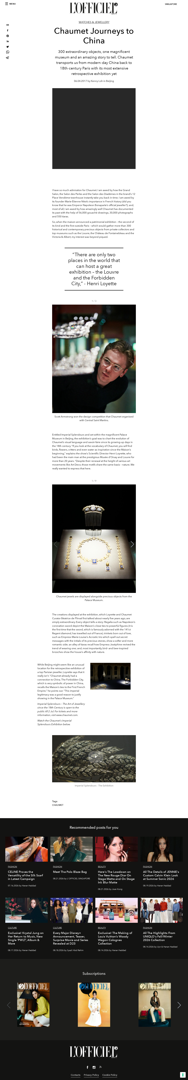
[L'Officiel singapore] (94, 8)
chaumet (57, 805)
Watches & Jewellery (94, 22)
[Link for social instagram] (94, 1067)
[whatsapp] (7, 52)
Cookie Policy (109, 1075)
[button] (132, 364)
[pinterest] (7, 36)
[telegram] (7, 58)
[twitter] (7, 47)
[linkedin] (7, 41)
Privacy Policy (91, 1075)
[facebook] (7, 31)
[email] (7, 25)
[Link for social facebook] (87, 1067)
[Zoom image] (110, 676)
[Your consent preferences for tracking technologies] (183, 1075)
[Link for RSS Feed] (100, 1067)
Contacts (75, 1075)
